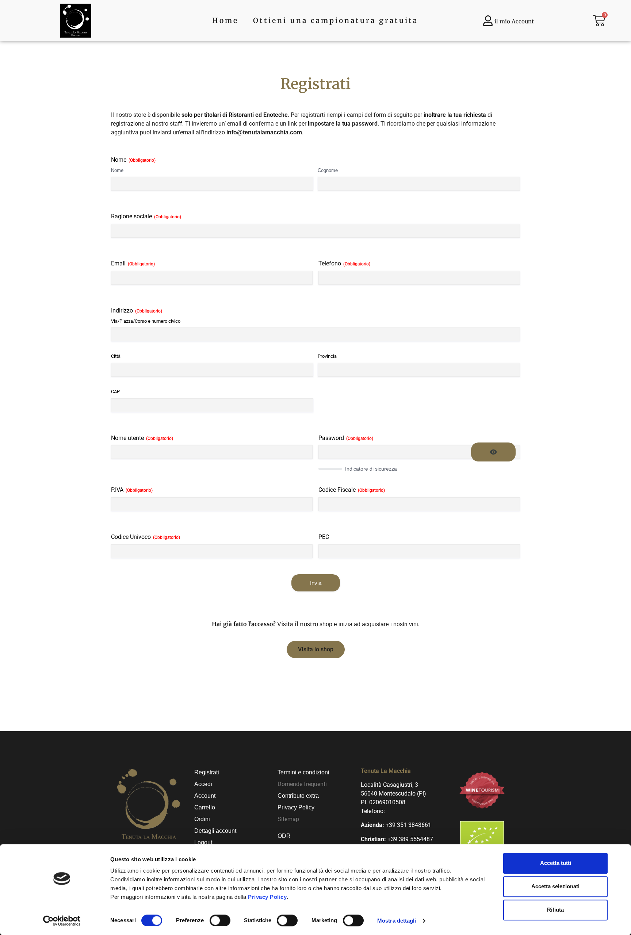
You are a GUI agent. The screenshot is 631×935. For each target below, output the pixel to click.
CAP (115, 391)
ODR (284, 836)
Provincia (327, 356)
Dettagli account (215, 831)
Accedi (203, 784)
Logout (203, 842)
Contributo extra (298, 796)
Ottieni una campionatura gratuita (335, 20)
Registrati (206, 772)
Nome (117, 170)
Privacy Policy (267, 897)
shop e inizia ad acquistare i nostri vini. (370, 624)
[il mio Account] (487, 20)
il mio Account (514, 21)
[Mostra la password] (493, 451)
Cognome (328, 170)
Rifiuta (555, 910)
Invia (315, 583)
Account (204, 796)
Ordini (202, 819)
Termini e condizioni (303, 772)
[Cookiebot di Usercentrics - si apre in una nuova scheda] (62, 920)
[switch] (220, 920)
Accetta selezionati (555, 886)
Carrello (204, 807)
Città (116, 356)
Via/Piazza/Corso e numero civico (145, 321)
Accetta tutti (555, 863)
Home (225, 20)
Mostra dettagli (396, 920)
